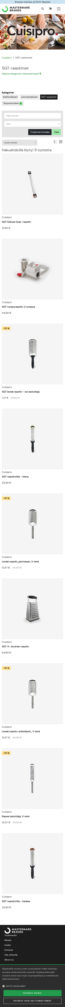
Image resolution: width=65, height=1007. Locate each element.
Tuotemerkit (10, 935)
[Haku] (42, 9)
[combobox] (32, 124)
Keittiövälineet (10, 96)
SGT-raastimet (48, 96)
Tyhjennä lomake (40, 132)
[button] (50, 9)
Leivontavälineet (29, 96)
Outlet (7, 945)
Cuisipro (7, 57)
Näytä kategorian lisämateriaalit (21, 73)
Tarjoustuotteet (12, 103)
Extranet (8, 949)
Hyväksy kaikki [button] (32, 993)
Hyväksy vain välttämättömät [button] (32, 1000)
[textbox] (32, 124)
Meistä (7, 940)
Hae (56, 132)
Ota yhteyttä (11, 954)
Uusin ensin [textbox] (10, 142)
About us (9, 959)
